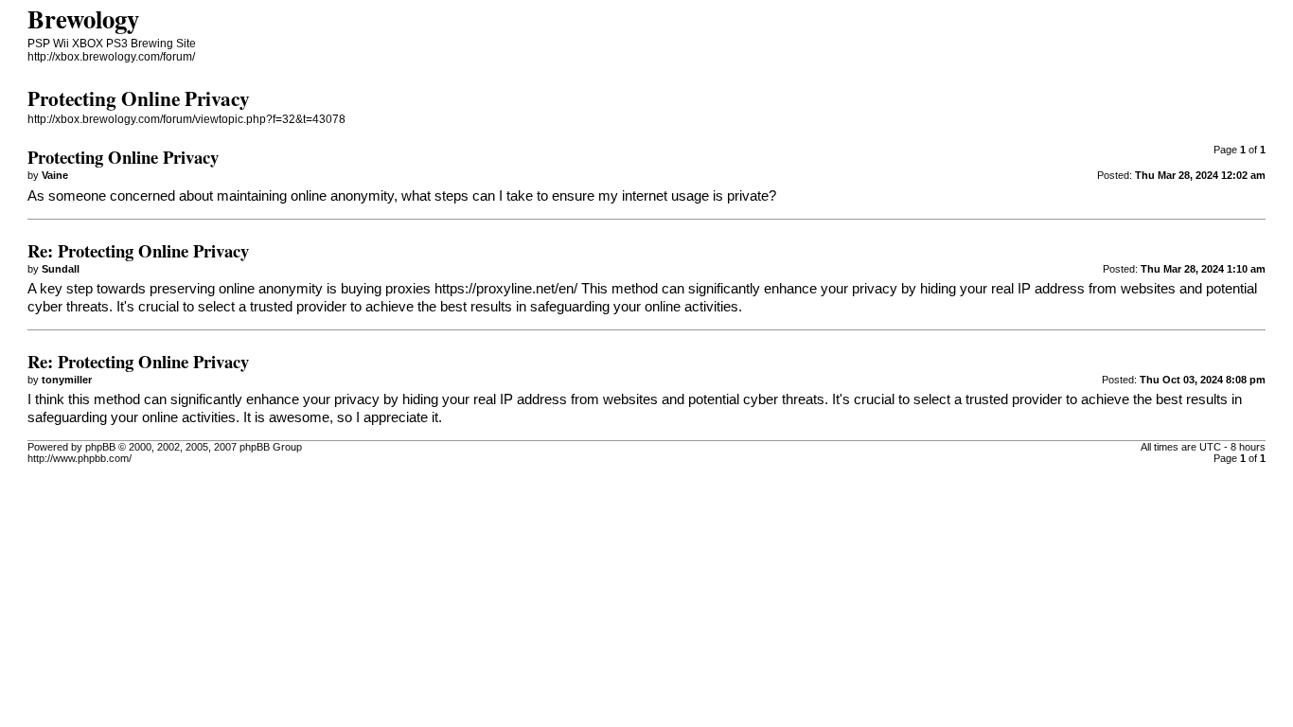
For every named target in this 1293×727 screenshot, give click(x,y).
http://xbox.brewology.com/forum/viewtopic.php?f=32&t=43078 (186, 119)
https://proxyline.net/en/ (505, 288)
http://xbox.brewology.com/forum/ (111, 56)
